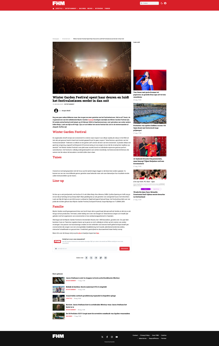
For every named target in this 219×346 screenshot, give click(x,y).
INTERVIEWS (99, 8)
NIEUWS (89, 8)
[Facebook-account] (107, 337)
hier (97, 233)
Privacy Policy (145, 335)
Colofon (163, 335)
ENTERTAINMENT (70, 8)
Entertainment (69, 104)
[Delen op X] (91, 257)
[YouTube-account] (117, 337)
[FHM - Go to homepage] (58, 336)
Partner (163, 338)
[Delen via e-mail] (105, 257)
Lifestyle (69, 298)
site (79, 233)
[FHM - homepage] (59, 3)
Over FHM (155, 335)
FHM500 (107, 8)
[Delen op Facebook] (86, 257)
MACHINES (82, 8)
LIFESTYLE (59, 8)
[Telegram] (96, 257)
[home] (53, 8)
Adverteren (142, 338)
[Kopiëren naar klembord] (100, 257)
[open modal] (165, 3)
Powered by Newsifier (110, 341)
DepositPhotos (154, 338)
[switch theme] (162, 3)
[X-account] (102, 337)
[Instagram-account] (112, 337)
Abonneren (124, 248)
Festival (91, 120)
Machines (69, 316)
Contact (135, 335)
